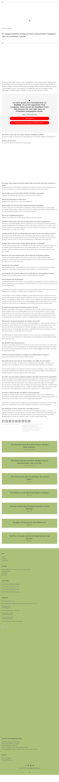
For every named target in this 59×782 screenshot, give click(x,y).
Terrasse (23, 431)
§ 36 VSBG (4, 575)
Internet (23, 430)
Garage (35, 426)
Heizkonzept (24, 428)
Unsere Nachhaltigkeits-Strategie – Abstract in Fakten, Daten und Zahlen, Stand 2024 (19, 749)
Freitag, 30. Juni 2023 (5, 38)
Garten (38, 426)
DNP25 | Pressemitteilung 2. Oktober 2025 (10, 741)
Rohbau (38, 430)
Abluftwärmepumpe (35, 424)
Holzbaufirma (31, 428)
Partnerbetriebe (5, 560)
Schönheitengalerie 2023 (16, 424)
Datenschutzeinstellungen (7, 760)
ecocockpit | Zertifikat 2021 (7, 617)
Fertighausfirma (25, 426)
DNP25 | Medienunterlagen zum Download (10, 743)
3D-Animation (29, 424)
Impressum (4, 558)
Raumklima (35, 430)
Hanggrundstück (31, 427)
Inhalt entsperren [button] (29, 118)
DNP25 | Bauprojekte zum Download (9, 745)
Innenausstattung (36, 428)
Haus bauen (37, 427)
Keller (26, 430)
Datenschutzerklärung (6, 758)
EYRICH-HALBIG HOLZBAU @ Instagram (10, 591)
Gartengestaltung (25, 427)
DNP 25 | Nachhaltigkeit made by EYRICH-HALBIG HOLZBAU (15, 747)
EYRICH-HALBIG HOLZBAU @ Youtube (10, 586)
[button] (4, 162)
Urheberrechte (5, 573)
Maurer (31, 430)
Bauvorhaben (28, 425)
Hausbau (40, 427)
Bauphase (40, 424)
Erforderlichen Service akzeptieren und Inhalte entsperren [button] (29, 122)
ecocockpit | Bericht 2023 (7, 614)
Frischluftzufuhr (30, 426)
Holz (27, 428)
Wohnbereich (27, 431)
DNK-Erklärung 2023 (6, 606)
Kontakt (3, 556)
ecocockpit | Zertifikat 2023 (7, 613)
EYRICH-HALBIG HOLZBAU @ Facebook (10, 584)
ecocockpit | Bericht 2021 (7, 618)
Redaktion (13, 38)
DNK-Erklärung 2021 (6, 607)
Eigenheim (36, 425)
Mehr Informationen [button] (29, 115)
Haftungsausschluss (6, 571)
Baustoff (23, 425)
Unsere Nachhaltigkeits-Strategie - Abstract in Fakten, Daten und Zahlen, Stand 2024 (19, 603)
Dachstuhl (32, 425)
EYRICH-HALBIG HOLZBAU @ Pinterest (10, 589)
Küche (29, 430)
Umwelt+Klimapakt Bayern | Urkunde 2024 (10, 610)
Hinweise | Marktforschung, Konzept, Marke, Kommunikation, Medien (16, 569)
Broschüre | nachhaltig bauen (8, 601)
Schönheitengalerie (8, 424)
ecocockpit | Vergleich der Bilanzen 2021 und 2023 (12, 621)
